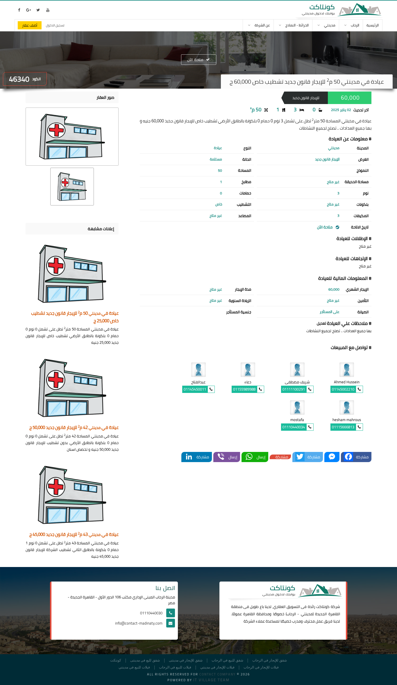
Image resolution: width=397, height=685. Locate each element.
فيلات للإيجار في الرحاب (261, 667)
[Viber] (221, 457)
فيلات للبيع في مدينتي (134, 667)
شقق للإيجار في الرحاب (269, 660)
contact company (217, 674)
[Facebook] (348, 457)
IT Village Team (211, 679)
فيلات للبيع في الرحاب (175, 667)
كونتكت (115, 660)
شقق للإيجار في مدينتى (186, 660)
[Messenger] (332, 457)
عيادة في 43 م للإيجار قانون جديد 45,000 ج (74, 535)
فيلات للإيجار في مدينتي (217, 667)
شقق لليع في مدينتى (145, 660)
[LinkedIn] (189, 457)
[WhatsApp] (249, 457)
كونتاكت (323, 606)
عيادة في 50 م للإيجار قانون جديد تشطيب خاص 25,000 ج (75, 317)
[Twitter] (300, 457)
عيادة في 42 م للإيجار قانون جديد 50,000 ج (74, 428)
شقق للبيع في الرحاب (227, 660)
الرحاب (291, 613)
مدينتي (307, 613)
